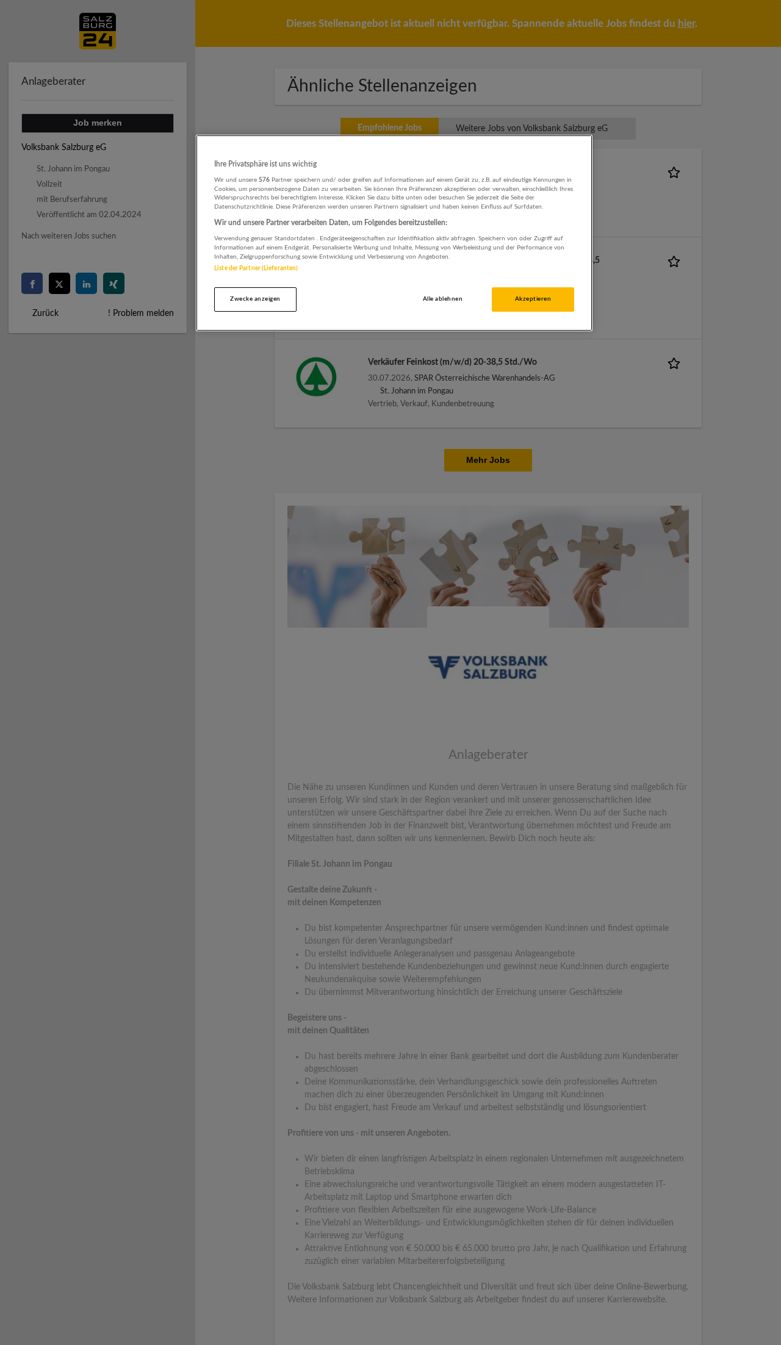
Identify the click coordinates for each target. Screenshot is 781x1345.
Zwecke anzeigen (255, 299)
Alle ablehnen (442, 299)
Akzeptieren (533, 299)
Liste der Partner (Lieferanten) (256, 268)
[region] (394, 233)
